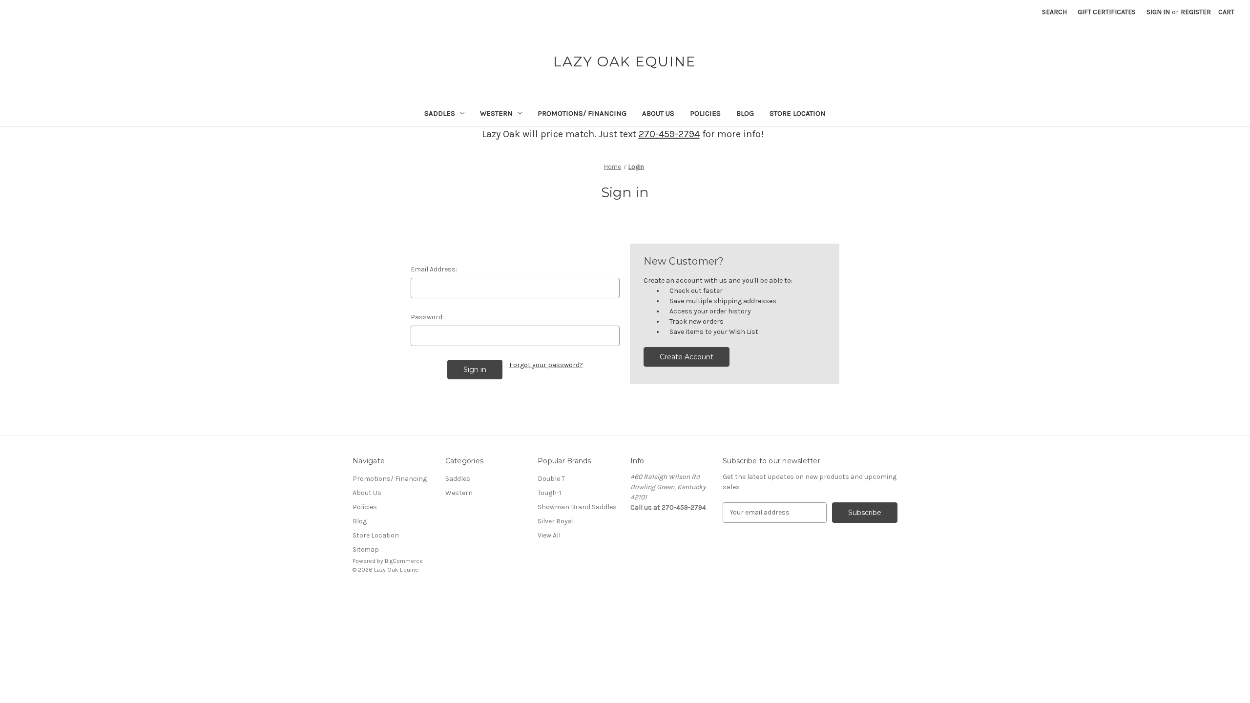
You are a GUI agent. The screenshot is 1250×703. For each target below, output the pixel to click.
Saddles (439, 113)
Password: (427, 317)
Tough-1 (549, 493)
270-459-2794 (669, 134)
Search (1054, 12)
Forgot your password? (546, 365)
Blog (745, 113)
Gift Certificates (1107, 12)
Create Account (686, 356)
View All (549, 535)
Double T (551, 479)
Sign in (1158, 12)
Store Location (798, 113)
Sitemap (366, 549)
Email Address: (434, 269)
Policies (705, 113)
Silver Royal (556, 521)
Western (496, 113)
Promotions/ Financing (582, 113)
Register (1196, 12)
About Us (658, 113)
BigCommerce (404, 561)
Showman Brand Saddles (577, 507)
